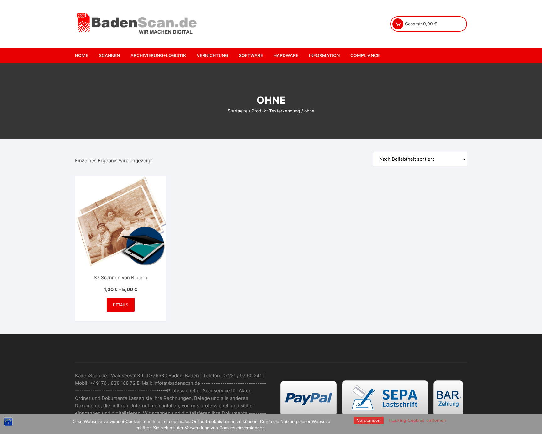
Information (324, 55)
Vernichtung (212, 55)
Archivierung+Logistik (158, 55)
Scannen (109, 55)
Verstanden (368, 420)
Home (81, 55)
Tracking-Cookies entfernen (417, 420)
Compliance (365, 55)
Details (120, 304)
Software (251, 55)
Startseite (237, 110)
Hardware (286, 55)
